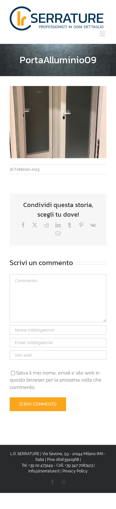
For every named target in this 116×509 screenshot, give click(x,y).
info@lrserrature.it (44, 471)
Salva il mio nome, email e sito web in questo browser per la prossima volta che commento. (56, 380)
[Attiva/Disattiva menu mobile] (103, 33)
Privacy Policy (75, 471)
